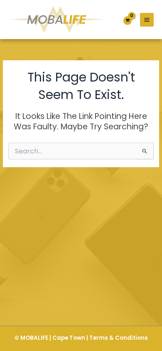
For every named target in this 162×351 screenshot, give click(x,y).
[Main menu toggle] (147, 20)
